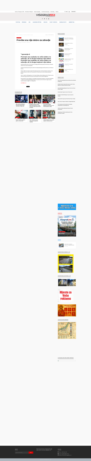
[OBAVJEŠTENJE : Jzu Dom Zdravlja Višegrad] (61, 50)
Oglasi (60, 231)
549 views (28, 42)
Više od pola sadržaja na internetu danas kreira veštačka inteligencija (20, 105)
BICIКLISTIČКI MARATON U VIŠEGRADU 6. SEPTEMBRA (68, 38)
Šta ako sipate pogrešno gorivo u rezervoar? (20, 120)
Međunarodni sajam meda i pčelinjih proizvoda (68, 59)
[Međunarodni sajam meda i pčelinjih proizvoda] (61, 60)
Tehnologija (17, 101)
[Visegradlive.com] (45, 15)
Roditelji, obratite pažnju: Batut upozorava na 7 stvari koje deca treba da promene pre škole (35, 106)
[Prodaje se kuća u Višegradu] (67, 226)
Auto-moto (17, 117)
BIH (29, 22)
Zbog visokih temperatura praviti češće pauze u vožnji (66, 98)
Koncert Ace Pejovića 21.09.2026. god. (68, 54)
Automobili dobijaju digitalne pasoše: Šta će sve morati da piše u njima (48, 105)
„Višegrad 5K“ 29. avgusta (68, 64)
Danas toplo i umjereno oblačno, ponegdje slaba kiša (66, 101)
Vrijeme (57, 11)
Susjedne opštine (37, 22)
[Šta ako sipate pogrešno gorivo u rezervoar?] (21, 114)
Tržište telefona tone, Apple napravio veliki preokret (48, 120)
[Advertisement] (9, 5)
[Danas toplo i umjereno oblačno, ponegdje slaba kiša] (61, 245)
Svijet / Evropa (53, 22)
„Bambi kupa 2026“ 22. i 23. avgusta (68, 70)
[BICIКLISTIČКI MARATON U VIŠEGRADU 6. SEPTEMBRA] (61, 39)
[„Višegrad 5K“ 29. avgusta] (61, 65)
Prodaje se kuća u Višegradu (66, 233)
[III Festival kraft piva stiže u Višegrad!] (61, 44)
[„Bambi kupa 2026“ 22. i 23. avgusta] (61, 71)
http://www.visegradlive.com (66, 455)
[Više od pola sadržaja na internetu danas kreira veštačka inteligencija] (21, 99)
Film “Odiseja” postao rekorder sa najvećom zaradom (33, 120)
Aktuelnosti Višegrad (29, 11)
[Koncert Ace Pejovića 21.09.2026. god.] (61, 55)
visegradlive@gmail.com (65, 453)
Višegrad (24, 22)
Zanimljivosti (62, 22)
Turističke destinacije (45, 11)
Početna (18, 22)
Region (45, 22)
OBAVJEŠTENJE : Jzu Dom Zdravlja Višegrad (68, 49)
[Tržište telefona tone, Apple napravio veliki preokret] (48, 114)
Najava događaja (37, 11)
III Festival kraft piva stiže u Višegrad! (68, 44)
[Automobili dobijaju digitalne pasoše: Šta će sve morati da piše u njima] (48, 99)
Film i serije (31, 117)
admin (59, 235)
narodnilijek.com (23, 82)
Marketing (52, 11)
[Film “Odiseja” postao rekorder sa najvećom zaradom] (35, 114)
